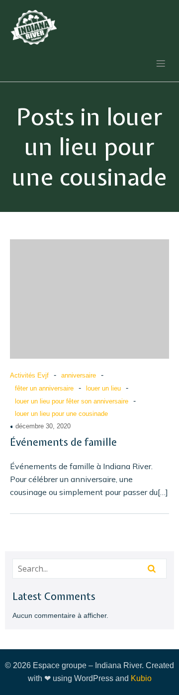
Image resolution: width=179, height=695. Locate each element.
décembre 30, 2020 (43, 426)
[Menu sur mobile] (160, 63)
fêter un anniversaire (44, 388)
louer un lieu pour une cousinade (61, 413)
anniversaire (78, 375)
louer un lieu (103, 388)
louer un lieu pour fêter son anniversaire (71, 401)
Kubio (141, 678)
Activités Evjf (29, 375)
